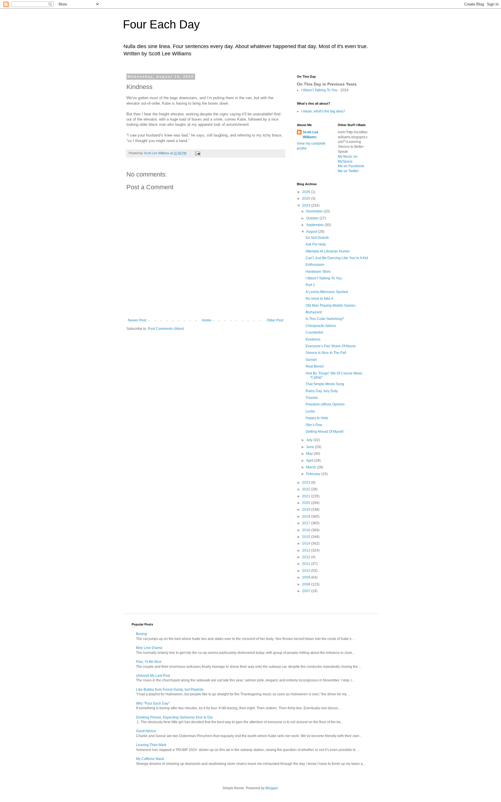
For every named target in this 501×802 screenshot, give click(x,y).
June (310, 447)
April (310, 461)
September (315, 225)
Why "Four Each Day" (153, 703)
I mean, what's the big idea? (323, 111)
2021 (306, 496)
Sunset (311, 360)
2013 (306, 550)
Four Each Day (161, 24)
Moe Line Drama (149, 648)
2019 (306, 510)
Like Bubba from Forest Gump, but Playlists (170, 690)
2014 (306, 543)
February (313, 474)
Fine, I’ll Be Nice (148, 662)
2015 (306, 537)
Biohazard (314, 312)
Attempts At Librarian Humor (328, 251)
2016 (306, 530)
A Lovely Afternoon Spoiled (327, 292)
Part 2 (310, 285)
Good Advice (146, 731)
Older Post (275, 320)
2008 (306, 584)
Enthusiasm (315, 265)
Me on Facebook (351, 166)
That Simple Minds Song (325, 384)
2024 (306, 205)
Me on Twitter (348, 171)
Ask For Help (316, 244)
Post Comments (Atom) (166, 329)
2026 (306, 192)
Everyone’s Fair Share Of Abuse (331, 346)
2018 (306, 516)
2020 (306, 503)
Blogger (272, 788)
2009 (306, 577)
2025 (306, 199)
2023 (306, 483)
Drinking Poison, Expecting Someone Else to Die (174, 717)
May (310, 454)
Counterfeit (314, 332)
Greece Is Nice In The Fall (326, 353)
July (309, 440)
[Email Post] (197, 153)
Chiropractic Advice (321, 326)
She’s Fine (314, 425)
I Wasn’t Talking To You (319, 90)
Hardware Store (318, 272)
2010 (306, 571)
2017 (306, 523)
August (312, 232)
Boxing (141, 634)
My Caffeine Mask (150, 759)
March (311, 467)
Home (206, 320)
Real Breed (315, 366)
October (313, 218)
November (315, 211)
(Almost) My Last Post (153, 676)
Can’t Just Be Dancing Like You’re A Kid (337, 258)
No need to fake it (319, 299)
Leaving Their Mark (151, 745)
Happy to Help (317, 418)
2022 (306, 489)
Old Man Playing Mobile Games (330, 305)
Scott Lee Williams (310, 134)
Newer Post (137, 320)
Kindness (313, 339)
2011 (306, 564)
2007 (306, 591)
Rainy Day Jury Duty (322, 391)
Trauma (312, 398)
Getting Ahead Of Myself (324, 432)
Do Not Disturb (317, 238)
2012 (306, 557)
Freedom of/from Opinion (325, 404)
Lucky (310, 411)
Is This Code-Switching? (325, 319)
